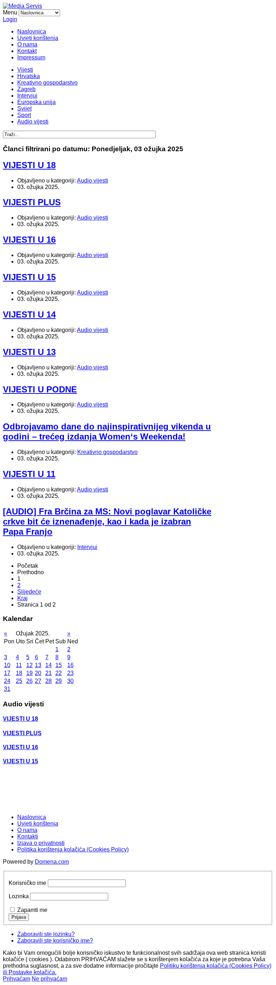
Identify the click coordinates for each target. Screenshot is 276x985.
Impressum (31, 57)
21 (48, 673)
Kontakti (27, 836)
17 (7, 673)
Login (10, 19)
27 (38, 681)
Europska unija (36, 102)
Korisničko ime (27, 883)
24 (7, 681)
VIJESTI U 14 (29, 314)
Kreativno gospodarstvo (47, 83)
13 (38, 665)
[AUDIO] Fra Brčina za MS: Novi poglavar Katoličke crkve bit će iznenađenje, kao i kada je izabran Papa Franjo (107, 521)
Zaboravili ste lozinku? (46, 934)
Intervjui (27, 96)
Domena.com (52, 862)
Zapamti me (32, 910)
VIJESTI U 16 (29, 239)
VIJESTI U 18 (29, 165)
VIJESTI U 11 (29, 474)
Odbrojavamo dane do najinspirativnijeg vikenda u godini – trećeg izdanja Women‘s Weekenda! (107, 431)
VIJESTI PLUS (32, 202)
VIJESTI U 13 (29, 352)
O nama (27, 44)
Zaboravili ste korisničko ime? (55, 940)
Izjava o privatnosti (41, 843)
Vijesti (25, 70)
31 (7, 689)
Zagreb (26, 89)
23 (70, 673)
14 (48, 665)
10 (7, 665)
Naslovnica (31, 31)
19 (29, 673)
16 (70, 665)
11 (19, 665)
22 (58, 673)
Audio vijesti (33, 121)
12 (29, 665)
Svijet (24, 108)
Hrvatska (28, 76)
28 (48, 681)
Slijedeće (29, 592)
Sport (24, 115)
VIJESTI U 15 (29, 277)
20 (38, 673)
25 (19, 681)
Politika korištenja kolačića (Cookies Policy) (73, 849)
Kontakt (27, 51)
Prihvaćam (16, 979)
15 (58, 665)
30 (70, 681)
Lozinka (19, 896)
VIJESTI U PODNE (40, 389)
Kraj (22, 598)
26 (29, 681)
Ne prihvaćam (49, 979)
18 (19, 673)
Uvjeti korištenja (37, 38)
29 (58, 681)
